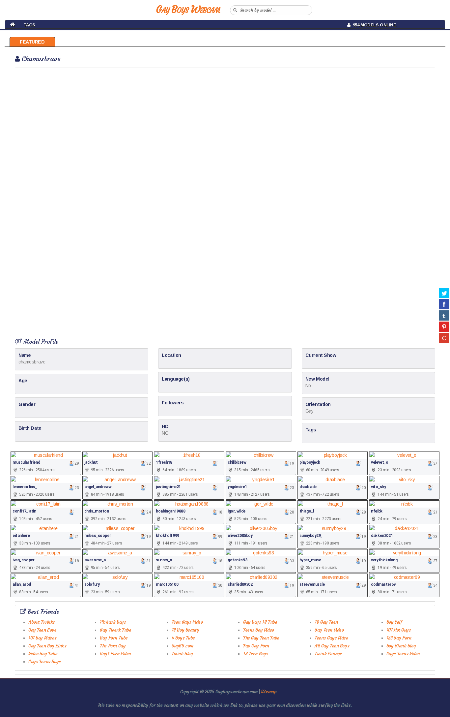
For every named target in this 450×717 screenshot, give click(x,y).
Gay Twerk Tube (115, 630)
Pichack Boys (113, 622)
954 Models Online (373, 24)
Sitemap (268, 692)
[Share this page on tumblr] (444, 315)
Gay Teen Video (329, 630)
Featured (32, 42)
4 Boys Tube (183, 638)
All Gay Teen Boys (332, 646)
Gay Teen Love (42, 630)
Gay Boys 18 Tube (260, 622)
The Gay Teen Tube (261, 638)
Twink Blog (182, 654)
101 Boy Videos (42, 638)
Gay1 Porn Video (115, 654)
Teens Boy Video (258, 630)
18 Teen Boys (255, 654)
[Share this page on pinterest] (444, 326)
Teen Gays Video (187, 622)
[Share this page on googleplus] (444, 337)
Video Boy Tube (42, 654)
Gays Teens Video (403, 654)
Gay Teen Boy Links (47, 646)
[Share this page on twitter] (444, 293)
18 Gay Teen (326, 622)
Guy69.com (182, 646)
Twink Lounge (328, 654)
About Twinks (41, 622)
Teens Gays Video (331, 638)
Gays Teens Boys (44, 662)
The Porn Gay (113, 646)
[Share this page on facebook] (444, 304)
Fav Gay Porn (256, 646)
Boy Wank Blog (401, 646)
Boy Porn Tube (114, 638)
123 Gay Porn (398, 638)
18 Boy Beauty (185, 630)
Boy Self (394, 622)
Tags (29, 24)
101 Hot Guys (398, 630)
